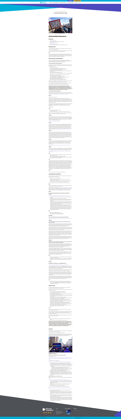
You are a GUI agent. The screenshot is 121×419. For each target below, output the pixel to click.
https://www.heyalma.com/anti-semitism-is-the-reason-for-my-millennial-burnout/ (58, 264)
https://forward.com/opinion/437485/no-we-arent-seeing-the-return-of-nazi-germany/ (59, 195)
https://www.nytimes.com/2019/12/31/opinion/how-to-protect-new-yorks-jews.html (59, 379)
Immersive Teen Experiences (62, 2)
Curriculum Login (77, 0)
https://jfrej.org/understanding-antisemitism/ (54, 121)
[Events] (79, 2)
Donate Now (70, 0)
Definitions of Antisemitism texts (54, 42)
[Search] (80, 2)
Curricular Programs (55, 2)
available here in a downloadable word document (65, 187)
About (51, 2)
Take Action (75, 2)
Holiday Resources (62, 11)
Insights (64, 11)
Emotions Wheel (52, 43)
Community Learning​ (70, 2)
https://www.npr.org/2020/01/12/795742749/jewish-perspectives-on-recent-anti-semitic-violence (60, 218)
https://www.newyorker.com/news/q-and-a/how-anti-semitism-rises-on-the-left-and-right (59, 145)
